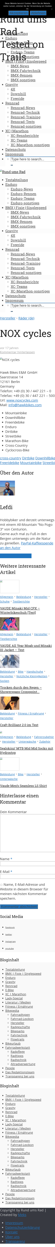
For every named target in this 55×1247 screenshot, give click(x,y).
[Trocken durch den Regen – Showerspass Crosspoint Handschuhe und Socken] (9, 666)
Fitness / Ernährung (31, 713)
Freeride (17, 98)
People (10, 1068)
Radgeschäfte (20, 1027)
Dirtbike (28, 458)
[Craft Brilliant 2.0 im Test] (9, 708)
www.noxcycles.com (22, 400)
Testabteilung (16, 33)
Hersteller (7, 318)
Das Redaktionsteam (19, 1072)
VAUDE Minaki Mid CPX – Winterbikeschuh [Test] (20, 610)
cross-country (10, 458)
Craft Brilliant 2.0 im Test (19, 725)
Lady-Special (14, 998)
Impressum (14, 154)
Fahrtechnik (19, 1035)
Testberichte (21, 601)
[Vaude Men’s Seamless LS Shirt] (9, 769)
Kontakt (11, 1232)
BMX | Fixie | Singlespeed (25, 61)
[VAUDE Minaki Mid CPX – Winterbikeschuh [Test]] (9, 592)
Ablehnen (38, 13)
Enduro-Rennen (23, 47)
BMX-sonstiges (23, 80)
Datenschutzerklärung (22, 1227)
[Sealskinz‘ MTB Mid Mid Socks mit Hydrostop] (1, 732)
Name (6, 859)
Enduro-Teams (23, 52)
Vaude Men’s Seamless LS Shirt (23, 786)
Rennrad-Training (25, 117)
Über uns (12, 1236)
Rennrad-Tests (23, 121)
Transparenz (15, 1241)
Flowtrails (17, 1039)
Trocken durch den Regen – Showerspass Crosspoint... (21, 689)
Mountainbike (31, 462)
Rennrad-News (23, 107)
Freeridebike (9, 462)
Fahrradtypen (20, 1015)
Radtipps (17, 1056)
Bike (20, 671)
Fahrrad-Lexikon (22, 1019)
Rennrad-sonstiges (26, 126)
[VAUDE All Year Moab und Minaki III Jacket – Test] (9, 629)
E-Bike (9, 990)
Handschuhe (35, 671)
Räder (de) (26, 318)
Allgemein (6, 597)
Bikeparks (17, 1031)
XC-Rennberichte (25, 135)
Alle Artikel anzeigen (16, 556)
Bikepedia (12, 1010)
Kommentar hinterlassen (17, 352)
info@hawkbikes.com (25, 405)
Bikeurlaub (13, 1043)
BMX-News (20, 66)
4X (13, 89)
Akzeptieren (19, 13)
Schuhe (5, 601)
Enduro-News (22, 43)
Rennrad (12, 103)
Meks (22, 1214)
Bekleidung (23, 597)
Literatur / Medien (18, 1002)
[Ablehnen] (51, 9)
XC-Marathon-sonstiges (30, 145)
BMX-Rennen (21, 75)
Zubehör (44, 741)
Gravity (11, 84)
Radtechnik (18, 1060)
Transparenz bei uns (19, 1076)
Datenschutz (15, 149)
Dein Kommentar (13, 812)
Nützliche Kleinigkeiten (31, 676)
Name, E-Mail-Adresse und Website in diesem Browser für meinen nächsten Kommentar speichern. (24, 891)
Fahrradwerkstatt (17, 1047)
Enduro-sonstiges (25, 56)
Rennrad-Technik (25, 112)
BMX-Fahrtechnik (26, 70)
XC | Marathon (17, 131)
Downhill (18, 94)
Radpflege (18, 1052)
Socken (4, 681)
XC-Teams (19, 140)
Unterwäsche (27, 741)
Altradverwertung (23, 1064)
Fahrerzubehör (44, 737)
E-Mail (6, 871)
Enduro (11, 38)
